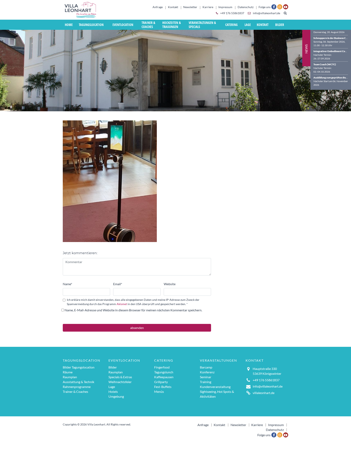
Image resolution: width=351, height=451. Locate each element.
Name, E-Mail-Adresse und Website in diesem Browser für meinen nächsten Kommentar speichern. (133, 310)
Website (170, 284)
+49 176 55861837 (232, 13)
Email (117, 284)
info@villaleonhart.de (266, 13)
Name (67, 284)
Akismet (122, 304)
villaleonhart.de (263, 393)
